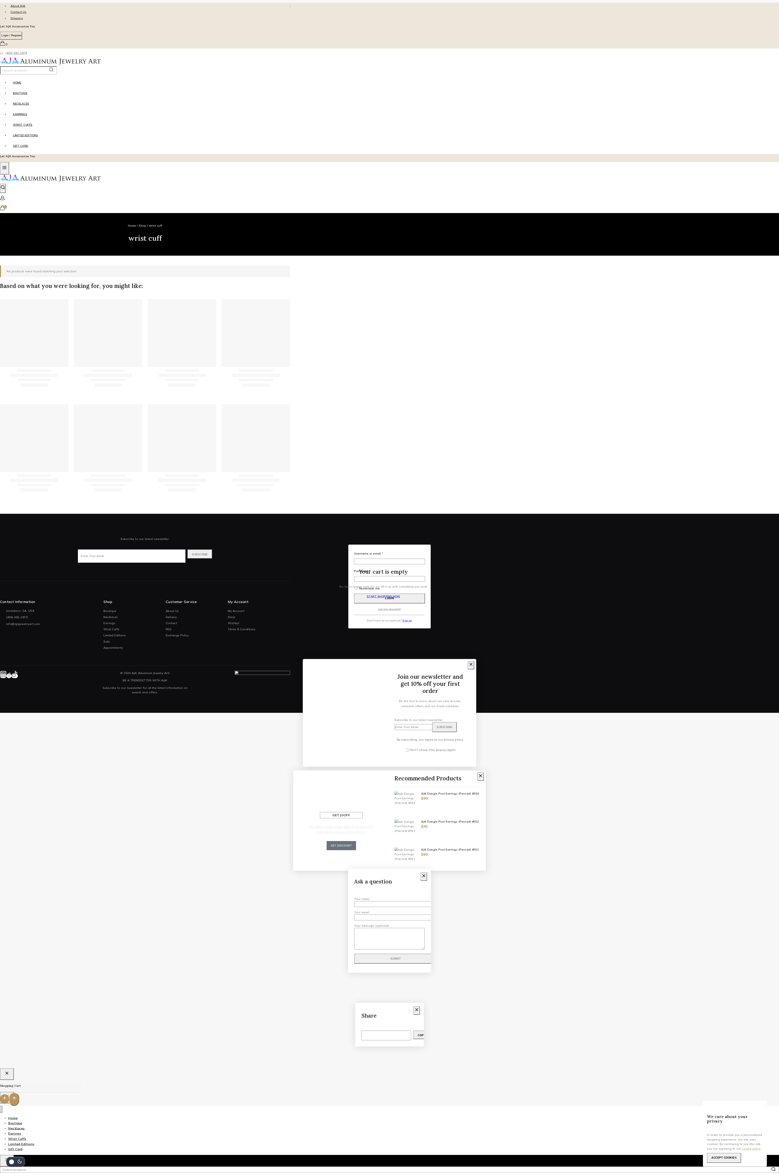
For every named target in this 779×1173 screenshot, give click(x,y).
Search (52, 70)
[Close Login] (7, 1074)
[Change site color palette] (15, 1162)
